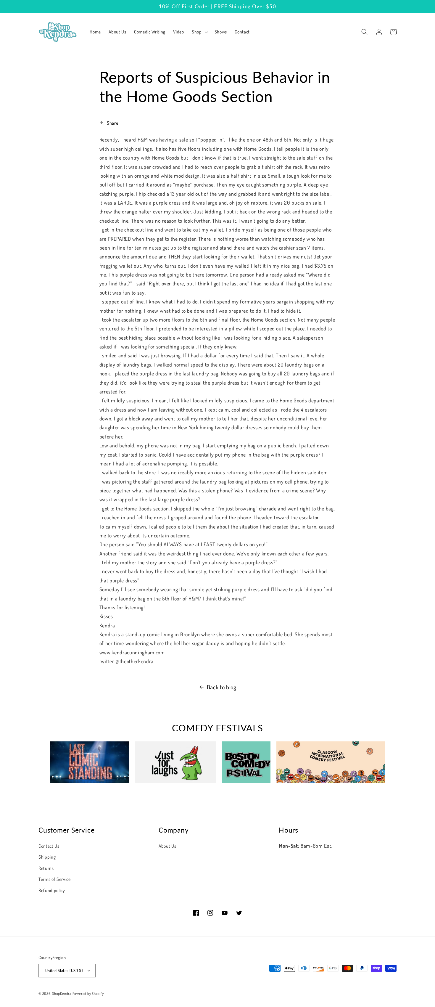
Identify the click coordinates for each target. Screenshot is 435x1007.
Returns (46, 868)
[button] (199, 32)
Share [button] (112, 123)
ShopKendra (61, 993)
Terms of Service (54, 879)
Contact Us (48, 846)
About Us (167, 846)
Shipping (47, 857)
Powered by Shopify (88, 993)
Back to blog (221, 687)
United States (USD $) (64, 970)
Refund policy (51, 890)
